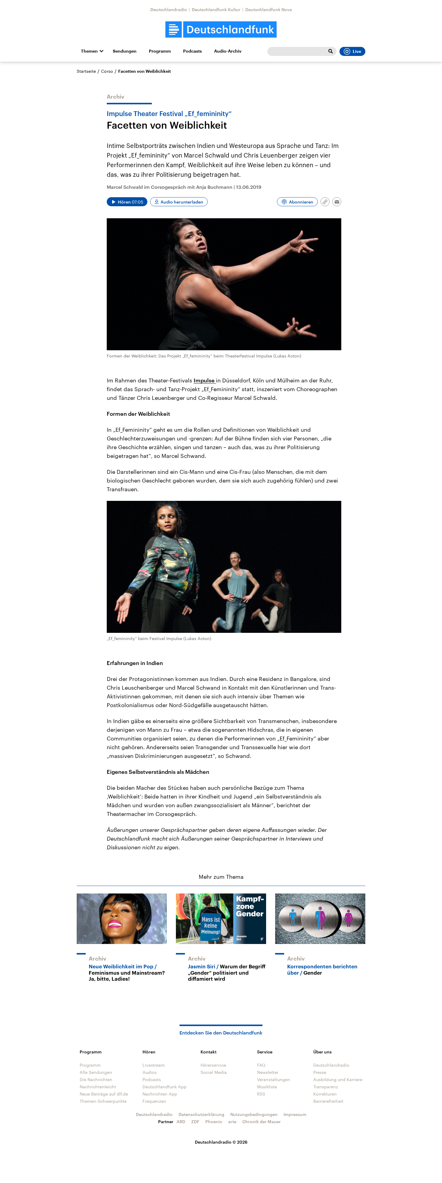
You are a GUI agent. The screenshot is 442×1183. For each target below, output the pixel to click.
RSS (261, 1093)
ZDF (195, 1121)
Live (357, 51)
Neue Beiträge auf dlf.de (104, 1093)
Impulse (205, 380)
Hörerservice (213, 1065)
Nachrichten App (160, 1093)
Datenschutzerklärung (201, 1114)
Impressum (295, 1114)
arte (232, 1121)
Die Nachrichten (96, 1079)
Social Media (214, 1072)
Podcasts (192, 51)
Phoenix (213, 1121)
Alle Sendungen (96, 1072)
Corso (107, 71)
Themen (89, 51)
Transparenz (325, 1086)
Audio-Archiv (227, 51)
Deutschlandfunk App (164, 1086)
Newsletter (267, 1072)
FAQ (261, 1065)
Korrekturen (325, 1093)
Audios (150, 1072)
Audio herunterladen (182, 201)
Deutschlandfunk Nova (268, 9)
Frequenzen (154, 1101)
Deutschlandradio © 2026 (221, 1142)
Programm (160, 51)
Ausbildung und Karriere (337, 1079)
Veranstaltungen (273, 1079)
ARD (180, 1121)
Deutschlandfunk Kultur (216, 9)
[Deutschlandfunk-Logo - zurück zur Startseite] (221, 29)
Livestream (154, 1065)
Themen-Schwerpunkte (103, 1101)
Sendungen (125, 51)
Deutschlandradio (168, 9)
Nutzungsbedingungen (254, 1114)
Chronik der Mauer (261, 1121)
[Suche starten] (330, 51)
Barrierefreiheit (328, 1101)
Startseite (86, 71)
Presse (319, 1072)
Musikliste (267, 1086)
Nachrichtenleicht (98, 1086)
